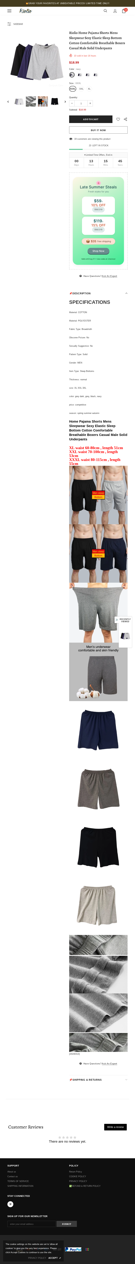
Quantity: (73, 97)
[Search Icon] (105, 11)
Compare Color (56, 85)
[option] (36, 60)
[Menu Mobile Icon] (9, 11)
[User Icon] (115, 11)
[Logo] (25, 10)
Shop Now (98, 251)
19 (75, 139)
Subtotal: (73, 110)
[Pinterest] (10, 1204)
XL (89, 89)
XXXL (73, 89)
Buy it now (98, 130)
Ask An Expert (109, 276)
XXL (81, 89)
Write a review (115, 1127)
